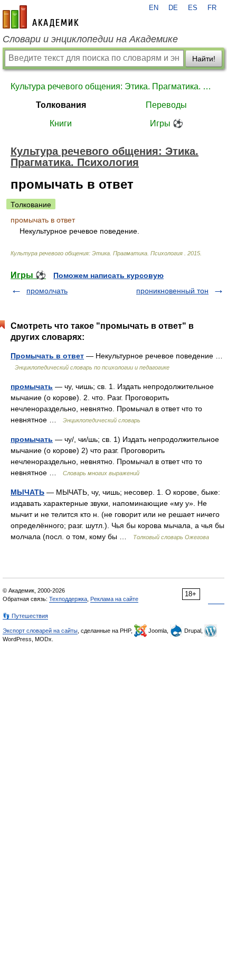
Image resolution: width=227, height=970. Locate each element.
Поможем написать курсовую (108, 275)
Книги (61, 123)
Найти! (203, 58)
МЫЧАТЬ (27, 492)
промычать (32, 386)
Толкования (61, 104)
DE (173, 8)
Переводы (166, 104)
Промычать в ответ (47, 356)
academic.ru (41, 17)
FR (211, 8)
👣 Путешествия (25, 616)
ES (192, 8)
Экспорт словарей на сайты (40, 630)
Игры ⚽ (166, 123)
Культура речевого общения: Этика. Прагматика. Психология (113, 86)
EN (153, 8)
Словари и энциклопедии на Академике (90, 39)
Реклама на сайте (114, 599)
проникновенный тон (172, 291)
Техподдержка (68, 599)
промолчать (47, 291)
